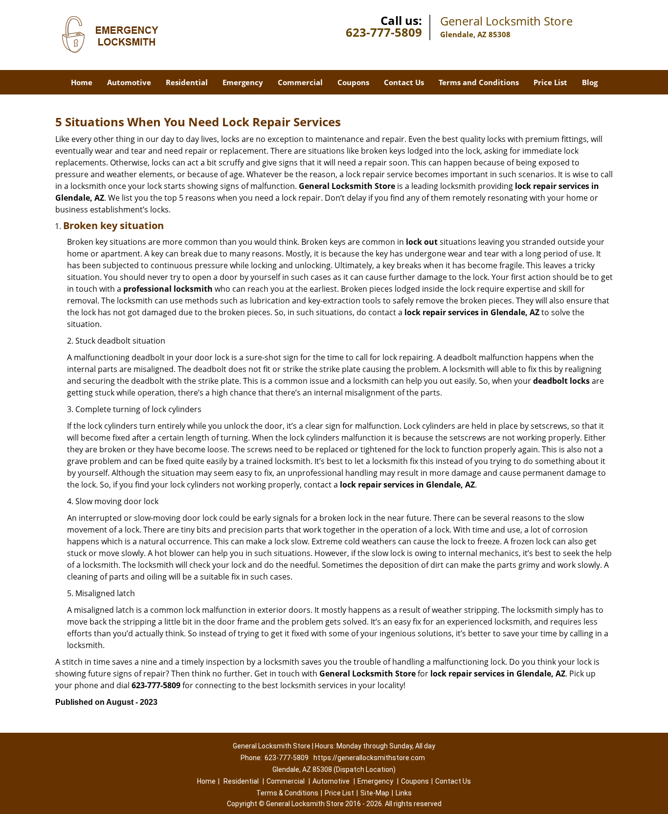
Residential (187, 82)
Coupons (353, 82)
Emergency (243, 82)
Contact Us (404, 82)
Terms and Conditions (479, 82)
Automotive (129, 82)
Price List (550, 82)
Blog (590, 82)
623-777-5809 (384, 32)
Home (81, 82)
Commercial (300, 82)
